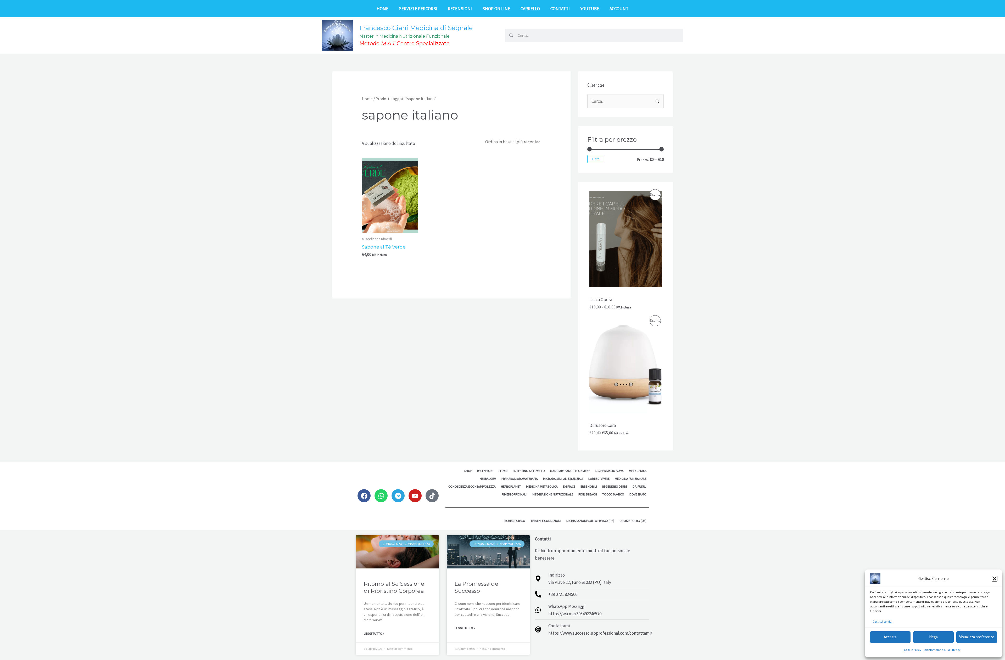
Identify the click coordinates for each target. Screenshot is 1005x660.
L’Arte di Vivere (599, 479)
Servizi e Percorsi (418, 9)
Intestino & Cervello (529, 471)
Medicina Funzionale (630, 479)
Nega (933, 636)
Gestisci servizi (882, 621)
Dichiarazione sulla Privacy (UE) (590, 521)
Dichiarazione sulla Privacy (942, 650)
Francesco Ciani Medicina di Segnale (416, 28)
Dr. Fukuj (639, 486)
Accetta (890, 636)
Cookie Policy (912, 650)
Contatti (560, 9)
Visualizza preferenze (976, 636)
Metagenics (637, 471)
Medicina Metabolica (542, 486)
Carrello (530, 9)
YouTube (589, 9)
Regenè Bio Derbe (614, 486)
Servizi (503, 471)
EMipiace (569, 486)
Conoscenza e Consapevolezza (472, 486)
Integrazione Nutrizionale (552, 494)
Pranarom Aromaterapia (519, 479)
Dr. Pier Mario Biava (609, 471)
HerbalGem (488, 479)
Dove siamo (637, 494)
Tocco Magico (613, 494)
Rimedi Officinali (514, 494)
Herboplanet (511, 486)
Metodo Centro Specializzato (404, 43)
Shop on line (496, 9)
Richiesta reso (514, 521)
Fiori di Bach (587, 494)
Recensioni (460, 9)
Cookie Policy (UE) (632, 521)
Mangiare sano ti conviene (570, 471)
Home (382, 9)
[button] (994, 578)
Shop (468, 471)
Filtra (595, 159)
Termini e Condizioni (546, 521)
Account (619, 9)
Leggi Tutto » (374, 633)
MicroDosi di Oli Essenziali (563, 479)
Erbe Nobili (588, 486)
